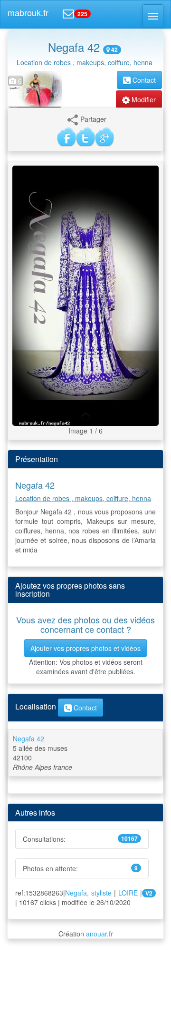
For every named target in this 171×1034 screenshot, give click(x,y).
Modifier (143, 99)
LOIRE (128, 892)
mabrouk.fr (28, 12)
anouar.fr (99, 933)
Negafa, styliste (88, 892)
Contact (143, 80)
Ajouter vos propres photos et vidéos (85, 648)
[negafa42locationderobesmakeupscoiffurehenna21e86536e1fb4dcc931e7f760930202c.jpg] (85, 294)
